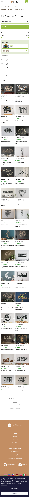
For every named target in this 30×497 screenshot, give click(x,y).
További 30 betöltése (15, 399)
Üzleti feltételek (15, 451)
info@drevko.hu (17, 425)
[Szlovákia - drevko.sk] (9, 474)
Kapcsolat (15, 439)
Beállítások (14, 488)
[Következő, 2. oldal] (15, 404)
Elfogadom (14, 493)
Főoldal (15, 433)
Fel (16, 413)
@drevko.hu (11, 465)
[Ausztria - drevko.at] (21, 474)
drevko (24, 465)
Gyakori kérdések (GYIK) (15, 448)
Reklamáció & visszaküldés (15, 458)
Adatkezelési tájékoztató (15, 455)
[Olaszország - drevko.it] (24, 474)
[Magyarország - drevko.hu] (5, 474)
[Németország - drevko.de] (17, 474)
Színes (15, 46)
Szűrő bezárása (15, 27)
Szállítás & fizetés (15, 443)
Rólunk (15, 436)
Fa (15, 50)
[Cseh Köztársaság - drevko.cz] (13, 474)
